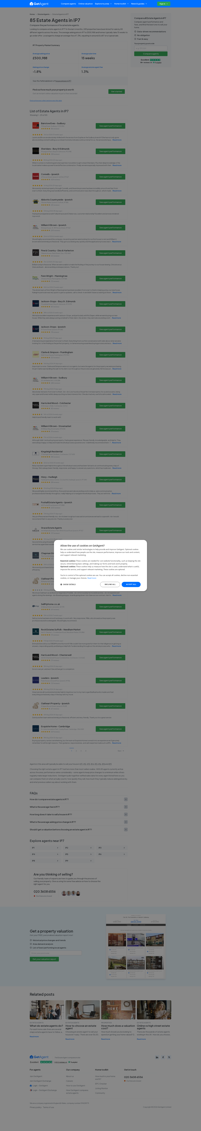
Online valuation (85, 3)
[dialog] (100, 565)
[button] (68, 584)
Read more (91, 578)
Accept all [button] (131, 584)
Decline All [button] (110, 584)
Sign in (162, 4)
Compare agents (68, 3)
